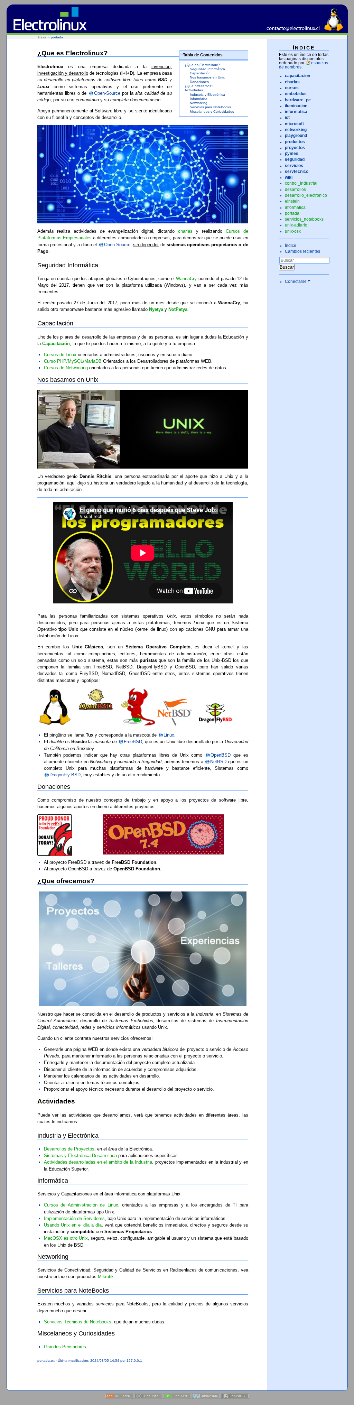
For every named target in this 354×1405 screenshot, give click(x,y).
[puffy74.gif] (142, 834)
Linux (169, 735)
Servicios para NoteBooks (210, 107)
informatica (295, 207)
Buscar (287, 267)
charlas (185, 231)
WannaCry (186, 278)
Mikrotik (106, 1276)
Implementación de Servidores (74, 1218)
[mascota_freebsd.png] (138, 724)
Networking (198, 103)
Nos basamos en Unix (207, 77)
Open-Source (107, 93)
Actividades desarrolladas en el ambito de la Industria (98, 1162)
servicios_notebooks (304, 219)
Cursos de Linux (60, 354)
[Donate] (177, 1397)
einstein (292, 201)
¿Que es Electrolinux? (202, 65)
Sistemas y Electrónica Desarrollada (80, 1155)
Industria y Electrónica (207, 94)
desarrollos (295, 189)
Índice (290, 245)
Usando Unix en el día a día (73, 1225)
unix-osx (293, 231)
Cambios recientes (302, 251)
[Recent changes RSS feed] (119, 1397)
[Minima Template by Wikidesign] (206, 1397)
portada (57, 37)
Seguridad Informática (207, 69)
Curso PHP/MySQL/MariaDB (73, 361)
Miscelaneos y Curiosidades (212, 111)
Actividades (194, 90)
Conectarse (296, 281)
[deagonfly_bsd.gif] (216, 724)
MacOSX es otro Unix (66, 1238)
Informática (198, 99)
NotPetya (177, 309)
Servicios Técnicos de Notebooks (77, 1321)
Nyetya (156, 309)
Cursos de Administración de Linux (81, 1205)
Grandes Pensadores (65, 1346)
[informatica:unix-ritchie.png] (142, 429)
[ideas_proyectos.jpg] (142, 948)
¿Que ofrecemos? (199, 86)
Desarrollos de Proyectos (69, 1149)
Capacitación (200, 73)
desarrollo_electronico (306, 195)
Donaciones (199, 82)
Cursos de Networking (66, 367)
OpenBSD (221, 755)
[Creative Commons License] (148, 1397)
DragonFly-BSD (65, 774)
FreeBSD (133, 741)
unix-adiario (296, 225)
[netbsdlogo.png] (174, 724)
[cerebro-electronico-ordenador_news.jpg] (142, 174)
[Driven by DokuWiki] (235, 1397)
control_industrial (301, 183)
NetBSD (218, 761)
